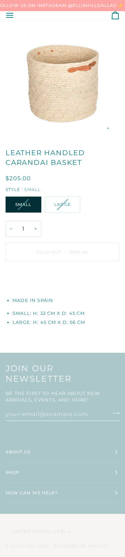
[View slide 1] (62, 81)
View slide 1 (108, 128)
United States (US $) (38, 531)
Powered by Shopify (81, 546)
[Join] (113, 413)
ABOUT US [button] (18, 451)
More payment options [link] (39, 293)
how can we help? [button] (32, 492)
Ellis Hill (24, 546)
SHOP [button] (12, 472)
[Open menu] (16, 15)
